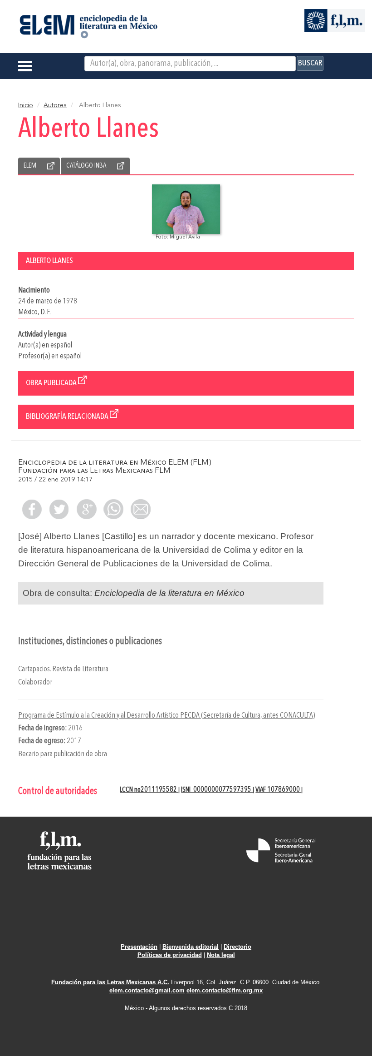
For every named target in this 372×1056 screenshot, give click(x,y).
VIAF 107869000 (278, 789)
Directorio (237, 946)
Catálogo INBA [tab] (86, 165)
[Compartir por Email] (140, 509)
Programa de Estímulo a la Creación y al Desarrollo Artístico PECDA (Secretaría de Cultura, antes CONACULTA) (166, 715)
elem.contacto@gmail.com (147, 990)
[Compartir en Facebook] (31, 509)
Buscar (310, 63)
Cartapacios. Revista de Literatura (63, 669)
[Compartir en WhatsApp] (113, 509)
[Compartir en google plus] (86, 509)
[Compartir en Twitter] (59, 509)
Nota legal (221, 955)
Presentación (139, 946)
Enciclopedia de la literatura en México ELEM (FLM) (114, 462)
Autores (55, 105)
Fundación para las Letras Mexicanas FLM (94, 471)
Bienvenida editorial (190, 946)
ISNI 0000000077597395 (217, 789)
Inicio (25, 105)
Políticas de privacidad (169, 955)
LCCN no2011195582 (149, 789)
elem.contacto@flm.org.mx (224, 990)
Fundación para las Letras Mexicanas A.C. (110, 982)
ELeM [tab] (30, 165)
